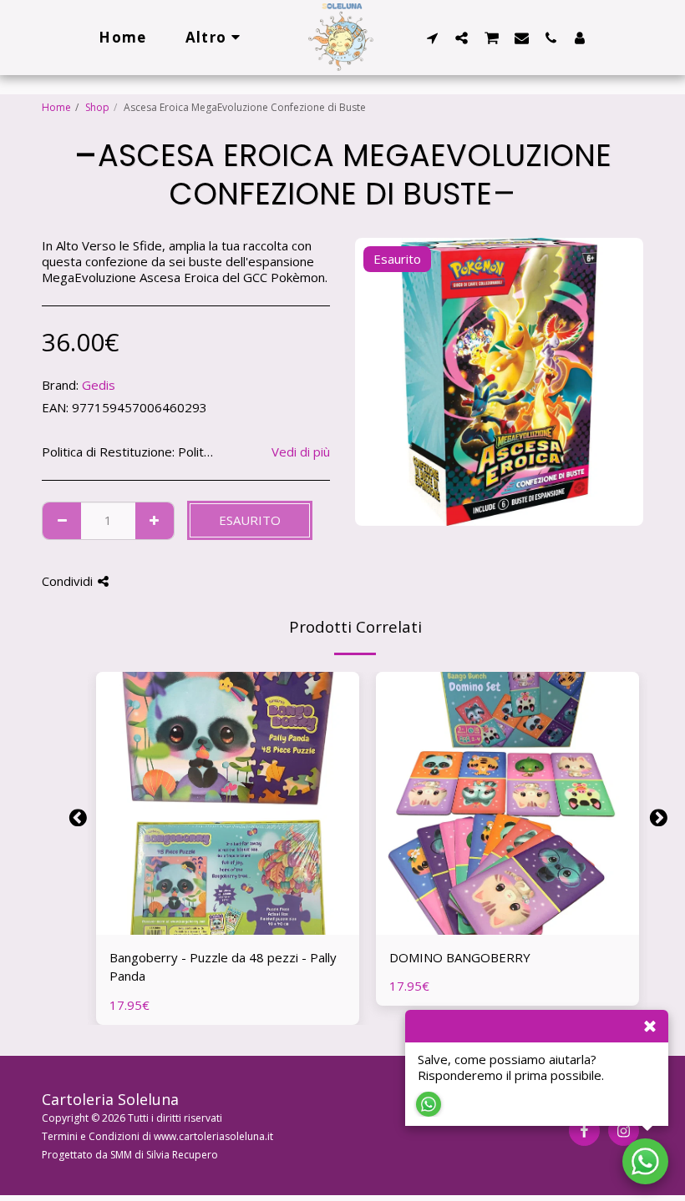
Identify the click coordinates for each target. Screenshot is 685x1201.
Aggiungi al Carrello (232, 927)
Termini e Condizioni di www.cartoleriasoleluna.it (157, 1136)
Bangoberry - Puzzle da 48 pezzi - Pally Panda (223, 967)
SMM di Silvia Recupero (164, 1155)
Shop (97, 107)
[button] (432, 37)
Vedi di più (300, 452)
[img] (227, 803)
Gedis (98, 384)
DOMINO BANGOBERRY (459, 957)
